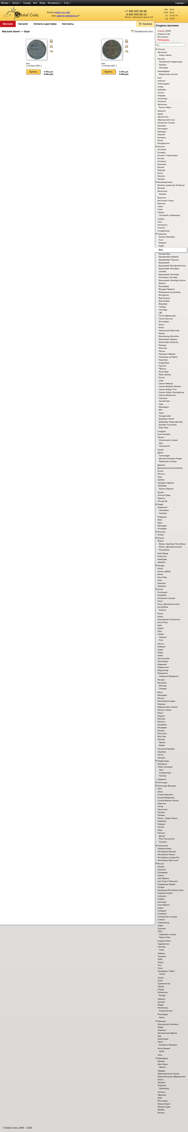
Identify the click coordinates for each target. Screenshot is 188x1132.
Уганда (161, 989)
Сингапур (162, 902)
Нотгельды (162, 782)
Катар (160, 568)
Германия (162, 234)
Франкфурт (164, 407)
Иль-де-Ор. (163, 501)
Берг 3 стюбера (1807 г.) (109, 64)
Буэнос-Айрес (165, 107)
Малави (161, 680)
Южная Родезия (166, 489)
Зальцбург (163, 67)
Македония (163, 673)
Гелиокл (161, 228)
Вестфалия (164, 295)
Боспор (161, 158)
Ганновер (163, 310)
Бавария (162, 243)
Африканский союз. (166, 120)
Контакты (68, 24)
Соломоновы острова (167, 917)
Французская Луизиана (168, 1024)
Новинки (161, 31)
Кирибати (162, 586)
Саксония (163, 398)
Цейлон (162, 1067)
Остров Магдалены (166, 797)
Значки (161, 492)
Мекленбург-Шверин (168, 339)
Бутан (160, 173)
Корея (160, 616)
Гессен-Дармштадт (167, 316)
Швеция (161, 1061)
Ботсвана (162, 161)
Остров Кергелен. (166, 794)
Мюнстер (163, 348)
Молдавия (162, 727)
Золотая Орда (164, 495)
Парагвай (162, 821)
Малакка (163, 686)
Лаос (160, 631)
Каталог (16, 3)
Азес (160, 78)
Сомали (161, 919)
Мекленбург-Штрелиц (168, 342)
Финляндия (163, 1014)
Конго (160, 601)
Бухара (162, 995)
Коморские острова (166, 598)
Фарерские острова (168, 461)
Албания (161, 81)
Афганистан (163, 117)
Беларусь (162, 137)
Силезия (163, 842)
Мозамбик (162, 725)
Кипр (160, 580)
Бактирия (162, 126)
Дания (160, 452)
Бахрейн (161, 134)
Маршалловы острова (167, 707)
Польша (161, 833)
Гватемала (162, 225)
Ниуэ (161, 770)
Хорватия (162, 1030)
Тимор (160, 962)
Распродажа (163, 40)
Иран (160, 523)
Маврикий (162, 664)
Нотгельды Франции (167, 786)
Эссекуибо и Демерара (169, 215)
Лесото (161, 644)
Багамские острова (166, 123)
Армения (162, 111)
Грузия (161, 450)
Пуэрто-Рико (164, 937)
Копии (160, 613)
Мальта (161, 698)
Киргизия (162, 583)
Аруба (160, 114)
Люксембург (163, 661)
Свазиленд (164, 1088)
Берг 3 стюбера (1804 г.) (34, 64)
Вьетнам (161, 203)
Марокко (161, 704)
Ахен (161, 240)
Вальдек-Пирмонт (167, 289)
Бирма (162, 745)
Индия (160, 504)
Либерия (161, 647)
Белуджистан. (164, 143)
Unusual (161, 49)
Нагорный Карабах (166, 749)
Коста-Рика (163, 622)
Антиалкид (162, 98)
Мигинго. (162, 722)
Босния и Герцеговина (168, 155)
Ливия (160, 652)
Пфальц (162, 369)
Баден (161, 246)
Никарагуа (162, 764)
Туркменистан (164, 983)
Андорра (161, 95)
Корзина (147, 24)
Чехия (160, 1042)
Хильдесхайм (165, 416)
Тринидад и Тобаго (166, 971)
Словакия (162, 911)
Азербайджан (164, 71)
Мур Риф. (162, 736)
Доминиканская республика (170, 468)
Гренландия (164, 455)
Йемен (161, 541)
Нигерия (161, 758)
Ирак (160, 520)
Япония (161, 1113)
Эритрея (161, 1082)
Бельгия (161, 146)
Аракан (162, 742)
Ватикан (161, 179)
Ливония (163, 637)
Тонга (160, 968)
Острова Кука (165, 773)
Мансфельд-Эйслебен (169, 336)
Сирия (160, 908)
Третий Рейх (164, 401)
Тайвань (161, 953)
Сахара (161, 887)
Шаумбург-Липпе (166, 419)
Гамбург (162, 307)
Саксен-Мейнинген (167, 395)
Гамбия (161, 219)
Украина (161, 999)
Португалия (163, 846)
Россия (161, 864)
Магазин (5, 3)
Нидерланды (163, 761)
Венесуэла (162, 191)
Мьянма (161, 739)
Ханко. (162, 1017)
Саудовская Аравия (166, 884)
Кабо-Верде (163, 553)
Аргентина (162, 104)
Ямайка (161, 1110)
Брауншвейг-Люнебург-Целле (172, 280)
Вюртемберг (164, 301)
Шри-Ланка (163, 1064)
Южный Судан (164, 1107)
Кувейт (161, 628)
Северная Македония (169, 676)
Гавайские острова (167, 934)
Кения (160, 574)
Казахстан (162, 556)
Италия (161, 538)
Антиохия (162, 101)
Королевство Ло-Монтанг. (169, 619)
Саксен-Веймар (166, 383)
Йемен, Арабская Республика (172, 544)
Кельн (161, 324)
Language (180, 3)
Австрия (161, 59)
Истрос (161, 535)
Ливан (160, 650)
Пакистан (162, 803)
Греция (161, 437)
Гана (160, 222)
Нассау (162, 351)
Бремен (162, 283)
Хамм (161, 413)
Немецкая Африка (167, 354)
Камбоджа (162, 559)
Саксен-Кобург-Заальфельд (171, 392)
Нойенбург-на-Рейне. (168, 357)
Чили (160, 1055)
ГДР (160, 313)
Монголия (162, 733)
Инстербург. (164, 321)
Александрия (163, 84)
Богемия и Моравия (168, 1045)
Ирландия (162, 526)
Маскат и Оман (164, 710)
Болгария (162, 149)
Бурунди (161, 170)
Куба (160, 625)
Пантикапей (164, 446)
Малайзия (162, 683)
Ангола (161, 92)
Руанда (161, 866)
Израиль (161, 498)
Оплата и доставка (45, 24)
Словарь (27, 3)
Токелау (162, 776)
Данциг (162, 836)
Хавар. (161, 1027)
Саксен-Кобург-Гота (168, 389)
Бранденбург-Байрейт (169, 257)
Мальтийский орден (166, 701)
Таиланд (161, 947)
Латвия (161, 634)
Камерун (161, 562)
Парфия (161, 824)
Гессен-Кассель (166, 319)
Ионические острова (168, 440)
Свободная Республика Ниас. (171, 890)
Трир (161, 404)
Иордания (162, 517)
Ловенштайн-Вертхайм (169, 330)
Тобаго (162, 974)
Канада (161, 565)
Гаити (160, 209)
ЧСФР (161, 1051)
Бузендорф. (164, 286)
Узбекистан (163, 992)
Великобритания (165, 182)
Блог (35, 3)
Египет (161, 471)
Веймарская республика (170, 292)
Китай (160, 589)
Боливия (161, 152)
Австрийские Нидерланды (170, 62)
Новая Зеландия (165, 767)
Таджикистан (163, 944)
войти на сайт (62, 12)
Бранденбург (164, 254)
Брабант (163, 65)
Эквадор (161, 1071)
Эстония (161, 1092)
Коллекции (162, 592)
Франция (162, 1021)
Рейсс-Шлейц (165, 374)
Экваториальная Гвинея (168, 1074)
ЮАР (160, 1098)
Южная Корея (164, 1104)
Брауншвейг (164, 263)
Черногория (163, 1039)
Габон (160, 206)
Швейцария (163, 1058)
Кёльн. (162, 327)
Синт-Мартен (164, 905)
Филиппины (163, 1008)
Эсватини (162, 1085)
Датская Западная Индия (170, 458)
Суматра (163, 513)
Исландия (162, 528)
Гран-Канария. (164, 434)
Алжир (160, 87)
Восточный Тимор (166, 200)
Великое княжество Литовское (171, 185)
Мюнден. (163, 345)
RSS (168, 31)
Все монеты (163, 37)
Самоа (161, 875)
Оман (160, 792)
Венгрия (161, 188)
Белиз (160, 140)
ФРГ (161, 410)
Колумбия (162, 595)
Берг (161, 250)
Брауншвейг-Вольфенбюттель (172, 266)
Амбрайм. (162, 89)
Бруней (161, 167)
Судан (160, 925)
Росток (162, 377)
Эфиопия (162, 1095)
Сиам (161, 950)
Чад (159, 1036)
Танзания (162, 956)
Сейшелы (162, 896)
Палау (160, 806)
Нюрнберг (163, 360)
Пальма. (161, 812)
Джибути (161, 465)
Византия (162, 198)
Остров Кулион (165, 1011)
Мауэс (160, 713)
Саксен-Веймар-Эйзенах (170, 386)
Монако (161, 730)
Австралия (162, 52)
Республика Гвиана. (166, 854)
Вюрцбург (163, 304)
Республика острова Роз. (169, 857)
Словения (162, 914)
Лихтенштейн (164, 658)
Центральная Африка (167, 1033)
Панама (161, 815)
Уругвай (161, 1002)
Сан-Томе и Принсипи (168, 881)
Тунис (160, 980)
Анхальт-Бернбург (167, 237)
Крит (161, 443)
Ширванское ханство (168, 74)
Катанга (162, 610)
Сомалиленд (163, 922)
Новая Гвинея (165, 55)
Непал (160, 755)
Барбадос (162, 131)
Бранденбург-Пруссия (169, 260)
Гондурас (162, 431)
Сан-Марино (163, 878)
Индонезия (162, 507)
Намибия (162, 752)
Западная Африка (166, 483)
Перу (160, 830)
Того (160, 965)
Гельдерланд (163, 231)
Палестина (162, 809)
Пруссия (162, 366)
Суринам (162, 928)
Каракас (162, 194)
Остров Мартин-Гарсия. (168, 800)
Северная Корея (165, 893)
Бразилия (162, 164)
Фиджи (161, 1005)
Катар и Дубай (164, 571)
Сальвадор (162, 872)
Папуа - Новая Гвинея (168, 818)
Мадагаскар (163, 670)
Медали (161, 716)
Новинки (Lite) (164, 34)
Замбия (161, 480)
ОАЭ (160, 789)
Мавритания (163, 667)
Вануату (161, 176)
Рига (161, 640)
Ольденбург (164, 363)
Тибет (160, 959)
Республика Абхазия (167, 851)
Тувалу (161, 978)
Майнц (162, 333)
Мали (160, 692)
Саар (161, 380)
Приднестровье (164, 848)
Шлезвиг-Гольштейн (168, 425)
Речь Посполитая (167, 839)
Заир (160, 477)
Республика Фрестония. (168, 860)
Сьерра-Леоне (164, 941)
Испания (161, 532)
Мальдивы (162, 695)
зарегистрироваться (67, 15)
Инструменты (55, 3)
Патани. (161, 827)
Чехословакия (164, 1048)
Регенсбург (164, 372)
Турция (161, 986)
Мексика (161, 719)
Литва (160, 655)
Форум (42, 3)
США (160, 931)
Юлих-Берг (163, 427)
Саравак (163, 688)
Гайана (161, 212)
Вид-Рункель (164, 298)
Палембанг (164, 510)
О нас (67, 3)
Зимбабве (162, 486)
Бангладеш (163, 128)
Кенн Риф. (162, 577)
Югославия (163, 1101)
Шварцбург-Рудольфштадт (171, 422)
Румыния (162, 869)
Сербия (161, 899)
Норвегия (162, 779)
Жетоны (161, 474)
